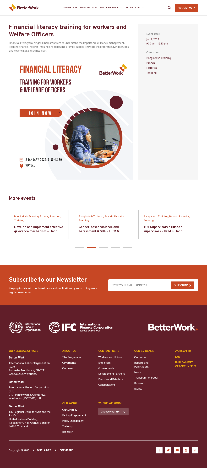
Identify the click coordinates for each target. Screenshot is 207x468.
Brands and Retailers (110, 379)
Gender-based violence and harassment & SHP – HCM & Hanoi (99, 231)
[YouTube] (177, 450)
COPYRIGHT (66, 450)
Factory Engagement (74, 415)
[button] (79, 247)
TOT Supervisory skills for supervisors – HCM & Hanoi (163, 229)
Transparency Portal (146, 377)
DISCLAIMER (44, 450)
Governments (106, 368)
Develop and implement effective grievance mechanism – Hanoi (38, 229)
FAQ (177, 357)
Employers (104, 362)
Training (67, 426)
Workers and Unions (110, 357)
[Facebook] (159, 450)
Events (138, 388)
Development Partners (111, 373)
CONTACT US (185, 8)
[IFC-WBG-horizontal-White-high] (81, 327)
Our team (67, 368)
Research (139, 383)
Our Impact (140, 357)
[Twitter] (168, 450)
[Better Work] (173, 327)
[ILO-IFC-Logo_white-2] (25, 327)
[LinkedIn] (195, 450)
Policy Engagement (74, 421)
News (137, 372)
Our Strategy (69, 410)
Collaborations (107, 384)
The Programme (71, 357)
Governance (69, 362)
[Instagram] (186, 450)
